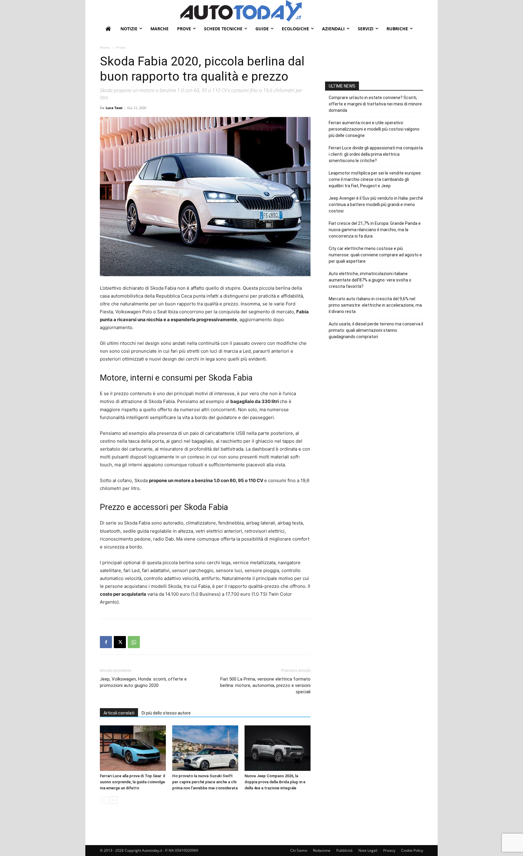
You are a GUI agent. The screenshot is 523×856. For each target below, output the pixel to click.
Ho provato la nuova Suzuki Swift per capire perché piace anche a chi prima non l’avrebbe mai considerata (205, 782)
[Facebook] (106, 642)
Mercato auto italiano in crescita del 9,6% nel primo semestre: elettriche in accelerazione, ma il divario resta (375, 305)
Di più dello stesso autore (166, 713)
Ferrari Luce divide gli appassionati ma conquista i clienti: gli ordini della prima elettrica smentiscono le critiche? (376, 154)
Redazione (322, 850)
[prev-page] (103, 800)
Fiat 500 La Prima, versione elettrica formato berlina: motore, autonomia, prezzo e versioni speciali (265, 685)
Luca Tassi (114, 107)
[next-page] (113, 800)
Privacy (389, 850)
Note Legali (367, 850)
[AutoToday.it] (301, 11)
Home (105, 47)
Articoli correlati (119, 713)
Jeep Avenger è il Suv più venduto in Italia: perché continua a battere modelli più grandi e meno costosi (376, 204)
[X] (120, 642)
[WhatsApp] (134, 642)
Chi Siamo (298, 850)
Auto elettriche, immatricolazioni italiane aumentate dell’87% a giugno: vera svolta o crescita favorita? (370, 280)
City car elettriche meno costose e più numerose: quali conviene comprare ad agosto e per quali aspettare (375, 255)
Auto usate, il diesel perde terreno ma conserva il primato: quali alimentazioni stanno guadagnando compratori (376, 330)
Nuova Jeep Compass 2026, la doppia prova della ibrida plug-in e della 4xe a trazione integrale (275, 782)
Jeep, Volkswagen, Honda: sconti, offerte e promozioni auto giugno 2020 (143, 682)
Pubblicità (344, 850)
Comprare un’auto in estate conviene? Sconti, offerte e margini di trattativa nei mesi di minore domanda (375, 104)
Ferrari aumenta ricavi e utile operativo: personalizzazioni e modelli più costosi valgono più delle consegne (374, 129)
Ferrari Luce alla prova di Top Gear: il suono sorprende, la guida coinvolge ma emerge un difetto (132, 782)
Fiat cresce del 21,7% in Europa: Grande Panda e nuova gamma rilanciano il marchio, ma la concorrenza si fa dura (375, 229)
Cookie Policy (412, 850)
